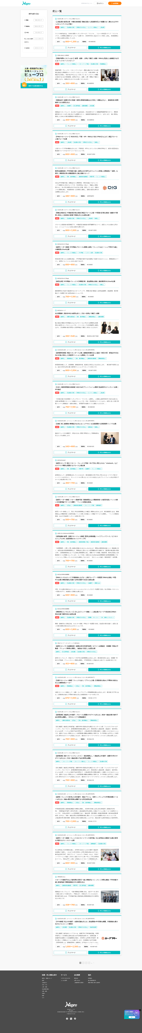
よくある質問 (64, 980)
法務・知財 (44, 991)
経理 (43, 980)
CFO (43, 997)
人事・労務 (44, 987)
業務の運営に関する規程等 (94, 982)
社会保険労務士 (45, 989)
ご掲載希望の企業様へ (79, 982)
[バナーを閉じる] (140, 1010)
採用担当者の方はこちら (86, 3)
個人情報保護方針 (92, 980)
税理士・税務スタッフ (47, 978)
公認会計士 (44, 982)
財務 (43, 995)
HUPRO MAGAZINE (65, 978)
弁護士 (43, 993)
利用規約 (90, 978)
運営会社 (76, 978)
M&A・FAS (44, 984)
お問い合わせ (77, 980)
